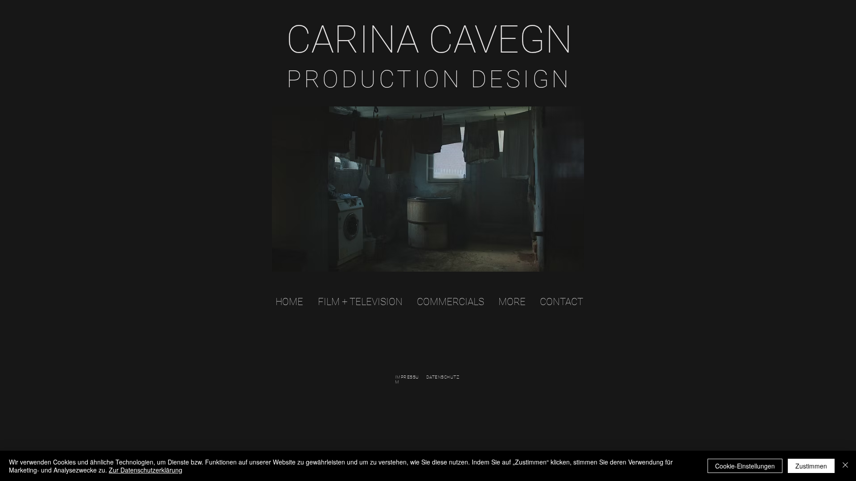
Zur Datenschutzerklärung (145, 469)
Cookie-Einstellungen (745, 465)
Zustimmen (811, 465)
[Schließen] (845, 466)
